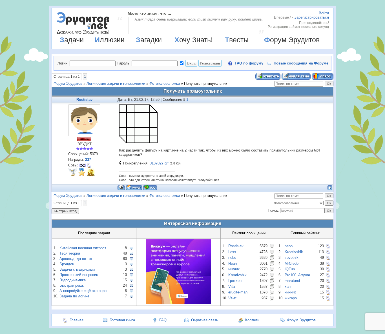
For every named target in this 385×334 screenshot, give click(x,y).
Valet (232, 298)
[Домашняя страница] (134, 187)
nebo (232, 257)
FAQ (163, 320)
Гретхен (235, 281)
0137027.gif (159, 163)
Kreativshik (237, 275)
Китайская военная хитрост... (84, 248)
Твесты (237, 40)
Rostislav (84, 99)
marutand (292, 281)
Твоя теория (69, 253)
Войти (324, 13)
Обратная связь (204, 320)
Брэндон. (67, 264)
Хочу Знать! (193, 40)
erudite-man (237, 292)
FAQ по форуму (249, 63)
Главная (76, 320)
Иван (232, 263)
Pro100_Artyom (297, 275)
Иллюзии (110, 40)
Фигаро (291, 298)
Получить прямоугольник (205, 83)
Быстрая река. (71, 285)
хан (288, 286)
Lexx (232, 252)
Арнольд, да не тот (75, 259)
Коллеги (252, 320)
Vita (231, 286)
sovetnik (291, 257)
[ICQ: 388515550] (150, 187)
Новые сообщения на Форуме (301, 63)
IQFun (290, 269)
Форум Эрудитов (292, 40)
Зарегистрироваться (311, 17)
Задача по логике (74, 296)
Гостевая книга (122, 320)
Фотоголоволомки (164, 83)
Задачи (72, 40)
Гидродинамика (72, 280)
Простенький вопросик (78, 275)
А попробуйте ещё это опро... (84, 291)
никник (234, 269)
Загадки (149, 40)
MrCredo (291, 263)
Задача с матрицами (77, 269)
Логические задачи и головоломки (116, 83)
